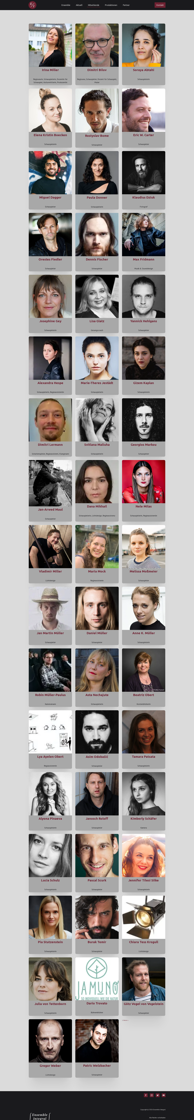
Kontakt (160, 5)
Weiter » (126, 1020)
